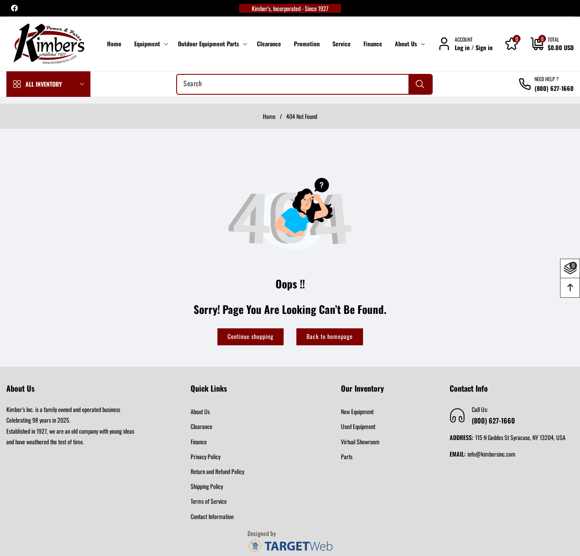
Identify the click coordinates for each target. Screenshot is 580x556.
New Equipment (357, 411)
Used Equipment (358, 426)
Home (269, 116)
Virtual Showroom (360, 441)
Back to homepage (330, 336)
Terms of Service (209, 501)
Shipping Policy (207, 486)
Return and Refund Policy (217, 471)
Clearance (201, 426)
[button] (150, 44)
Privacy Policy (205, 456)
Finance (199, 441)
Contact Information (212, 516)
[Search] (420, 84)
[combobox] (304, 84)
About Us (200, 411)
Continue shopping (250, 336)
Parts (346, 456)
